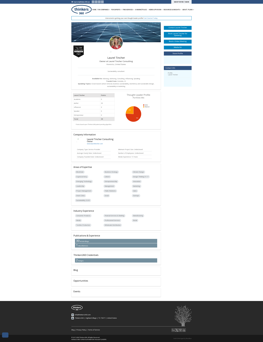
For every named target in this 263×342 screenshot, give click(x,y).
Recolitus (189, 338)
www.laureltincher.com (95, 144)
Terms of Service (94, 330)
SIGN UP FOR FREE (179, 2)
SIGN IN (187, 2)
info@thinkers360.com (83, 2)
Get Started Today (150, 18)
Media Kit (178, 47)
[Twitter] (96, 2)
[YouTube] (102, 2)
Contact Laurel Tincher (178, 27)
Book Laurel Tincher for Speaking (177, 34)
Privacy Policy (81, 330)
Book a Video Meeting (178, 41)
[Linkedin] (93, 2)
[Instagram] (99, 2)
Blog (73, 330)
